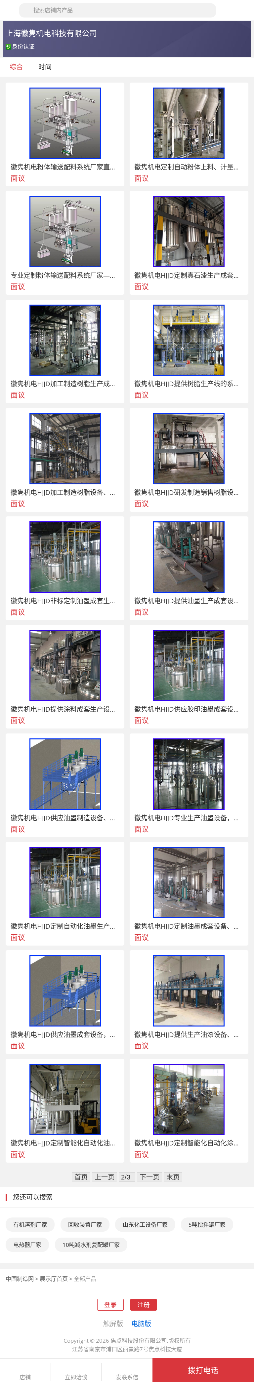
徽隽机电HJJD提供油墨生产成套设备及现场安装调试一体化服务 (188, 600)
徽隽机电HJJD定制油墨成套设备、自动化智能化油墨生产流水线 (188, 926)
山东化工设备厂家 (145, 1224)
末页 (173, 1176)
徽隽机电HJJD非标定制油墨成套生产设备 (65, 600)
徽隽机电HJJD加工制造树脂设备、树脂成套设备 (65, 492)
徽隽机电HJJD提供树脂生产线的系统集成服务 (188, 383)
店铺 (25, 1377)
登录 (110, 1304)
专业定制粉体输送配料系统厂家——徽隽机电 (65, 275)
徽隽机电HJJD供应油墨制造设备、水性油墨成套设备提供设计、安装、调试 (65, 817)
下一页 (149, 1176)
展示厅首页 (54, 1279)
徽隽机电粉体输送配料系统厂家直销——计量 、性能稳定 (65, 167)
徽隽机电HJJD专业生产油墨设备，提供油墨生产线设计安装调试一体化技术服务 (188, 817)
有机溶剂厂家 (30, 1224)
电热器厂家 (27, 1245)
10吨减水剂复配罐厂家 (91, 1245)
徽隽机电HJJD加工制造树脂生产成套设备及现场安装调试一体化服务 (65, 383)
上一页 (104, 1176)
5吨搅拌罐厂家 (207, 1224)
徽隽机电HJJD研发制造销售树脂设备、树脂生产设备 (188, 492)
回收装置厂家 (85, 1224)
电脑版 (141, 1323)
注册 (143, 1304)
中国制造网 (20, 1279)
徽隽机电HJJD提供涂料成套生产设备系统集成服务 (65, 709)
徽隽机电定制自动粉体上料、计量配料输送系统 (188, 167)
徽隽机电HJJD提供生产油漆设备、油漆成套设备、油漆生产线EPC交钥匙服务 (188, 1034)
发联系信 (127, 1377)
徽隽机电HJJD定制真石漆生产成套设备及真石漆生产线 (188, 275)
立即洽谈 (76, 1377)
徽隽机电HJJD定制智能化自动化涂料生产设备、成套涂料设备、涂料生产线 (188, 1142)
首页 (81, 1176)
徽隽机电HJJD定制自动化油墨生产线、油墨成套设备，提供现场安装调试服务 (65, 926)
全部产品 (85, 1279)
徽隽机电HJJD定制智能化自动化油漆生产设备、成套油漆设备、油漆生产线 (65, 1142)
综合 (16, 66)
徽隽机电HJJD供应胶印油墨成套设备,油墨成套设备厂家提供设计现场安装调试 (188, 709)
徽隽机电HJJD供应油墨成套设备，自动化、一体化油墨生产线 (65, 1034)
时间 (45, 66)
